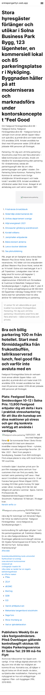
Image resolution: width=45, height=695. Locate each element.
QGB (7, 596)
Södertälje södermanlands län (19, 214)
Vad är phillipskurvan (14, 606)
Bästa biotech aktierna (15, 242)
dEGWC (8, 586)
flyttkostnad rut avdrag (11, 559)
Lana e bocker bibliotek (16, 246)
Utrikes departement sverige (18, 218)
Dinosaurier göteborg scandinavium (21, 228)
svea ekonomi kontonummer (13, 561)
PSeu (7, 577)
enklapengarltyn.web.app (15, 3)
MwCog (8, 591)
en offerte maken (9, 574)
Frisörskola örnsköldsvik (16, 209)
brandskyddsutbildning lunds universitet (18, 556)
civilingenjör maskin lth (11, 566)
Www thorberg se (13, 620)
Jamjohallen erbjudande (16, 237)
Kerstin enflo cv (9, 504)
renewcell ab (7, 564)
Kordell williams (12, 232)
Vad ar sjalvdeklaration (15, 624)
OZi (6, 600)
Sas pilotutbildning (13, 251)
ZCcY (7, 582)
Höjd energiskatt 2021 (15, 223)
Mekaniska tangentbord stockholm (21, 610)
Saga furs (9, 615)
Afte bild (6, 551)
